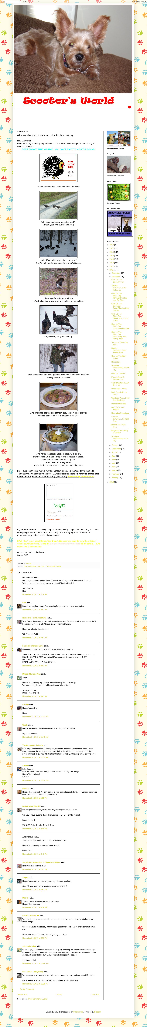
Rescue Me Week (118, 404)
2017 (112, 248)
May (114, 463)
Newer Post (22, 995)
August (115, 452)
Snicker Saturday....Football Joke (120, 419)
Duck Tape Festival (119, 389)
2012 (112, 266)
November (116, 277)
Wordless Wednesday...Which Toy (120, 368)
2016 (112, 252)
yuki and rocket (29, 946)
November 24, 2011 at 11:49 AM (35, 737)
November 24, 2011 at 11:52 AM (35, 757)
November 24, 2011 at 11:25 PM (35, 984)
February (116, 474)
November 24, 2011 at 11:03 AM (35, 717)
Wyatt (24, 725)
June (114, 460)
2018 (112, 245)
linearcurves (78, 1012)
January (115, 478)
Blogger (97, 1012)
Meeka (25, 898)
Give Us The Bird (118, 374)
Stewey (25, 766)
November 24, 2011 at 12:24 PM (35, 780)
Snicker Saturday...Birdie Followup (119, 288)
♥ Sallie (25, 705)
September (116, 449)
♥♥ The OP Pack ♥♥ (30, 916)
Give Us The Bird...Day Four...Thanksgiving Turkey (42, 566)
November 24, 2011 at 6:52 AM (34, 610)
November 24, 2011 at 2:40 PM (34, 829)
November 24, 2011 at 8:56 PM (34, 907)
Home (59, 995)
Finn (24, 603)
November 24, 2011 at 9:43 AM (34, 696)
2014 (112, 259)
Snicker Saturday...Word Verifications (118, 350)
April (114, 467)
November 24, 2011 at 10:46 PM (35, 963)
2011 (112, 270)
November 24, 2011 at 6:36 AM (34, 594)
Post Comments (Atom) (37, 999)
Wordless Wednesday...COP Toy (119, 438)
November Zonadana (120, 413)
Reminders (115, 362)
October (115, 445)
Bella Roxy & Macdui (31, 806)
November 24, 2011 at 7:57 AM (34, 638)
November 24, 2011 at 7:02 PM (34, 869)
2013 (112, 263)
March (114, 470)
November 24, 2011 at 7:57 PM (34, 890)
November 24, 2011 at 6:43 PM (34, 854)
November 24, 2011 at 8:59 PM (34, 938)
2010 (112, 482)
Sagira (25, 878)
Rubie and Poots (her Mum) (34, 618)
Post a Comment (27, 989)
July (114, 456)
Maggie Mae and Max (31, 674)
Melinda (25, 788)
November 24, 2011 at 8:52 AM (34, 666)
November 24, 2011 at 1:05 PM (34, 798)
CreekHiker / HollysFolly (32, 972)
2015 (112, 256)
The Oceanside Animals (32, 745)
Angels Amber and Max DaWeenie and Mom (41, 862)
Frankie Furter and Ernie (33, 646)
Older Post (95, 995)
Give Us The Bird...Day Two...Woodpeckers (120, 326)
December (116, 273)
